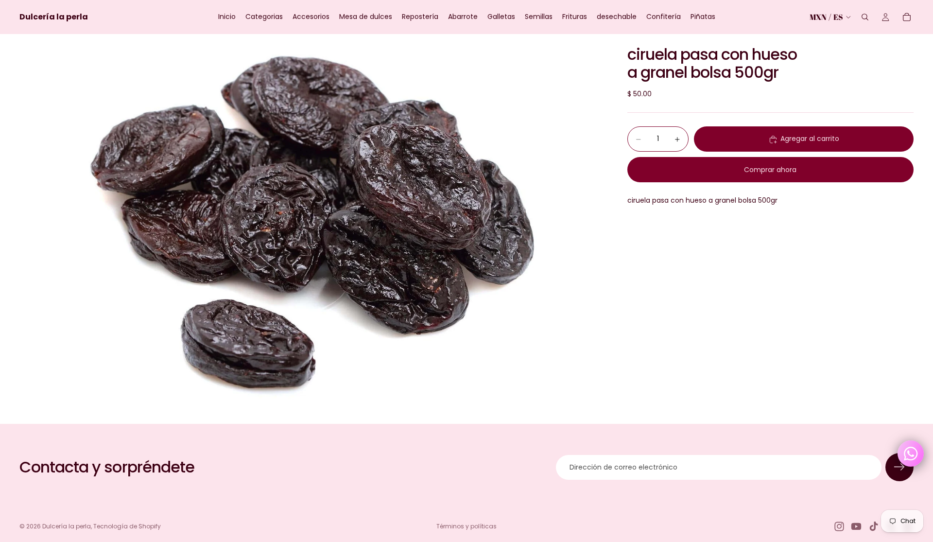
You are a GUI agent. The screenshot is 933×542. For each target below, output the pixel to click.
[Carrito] (906, 17)
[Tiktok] (874, 526)
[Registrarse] (899, 467)
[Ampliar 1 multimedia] (311, 229)
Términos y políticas (466, 526)
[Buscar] (865, 17)
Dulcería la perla (66, 526)
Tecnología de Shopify (127, 526)
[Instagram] (839, 526)
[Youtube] (856, 526)
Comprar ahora (770, 170)
